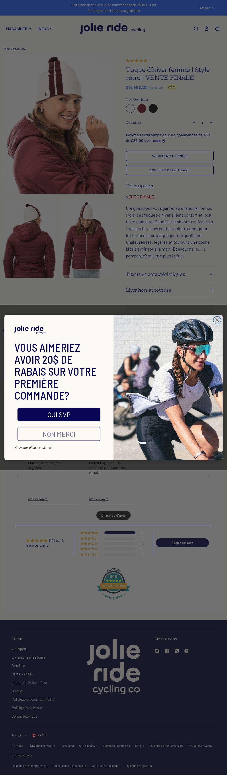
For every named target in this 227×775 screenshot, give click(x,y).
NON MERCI (59, 434)
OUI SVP (58, 414)
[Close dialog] (217, 320)
